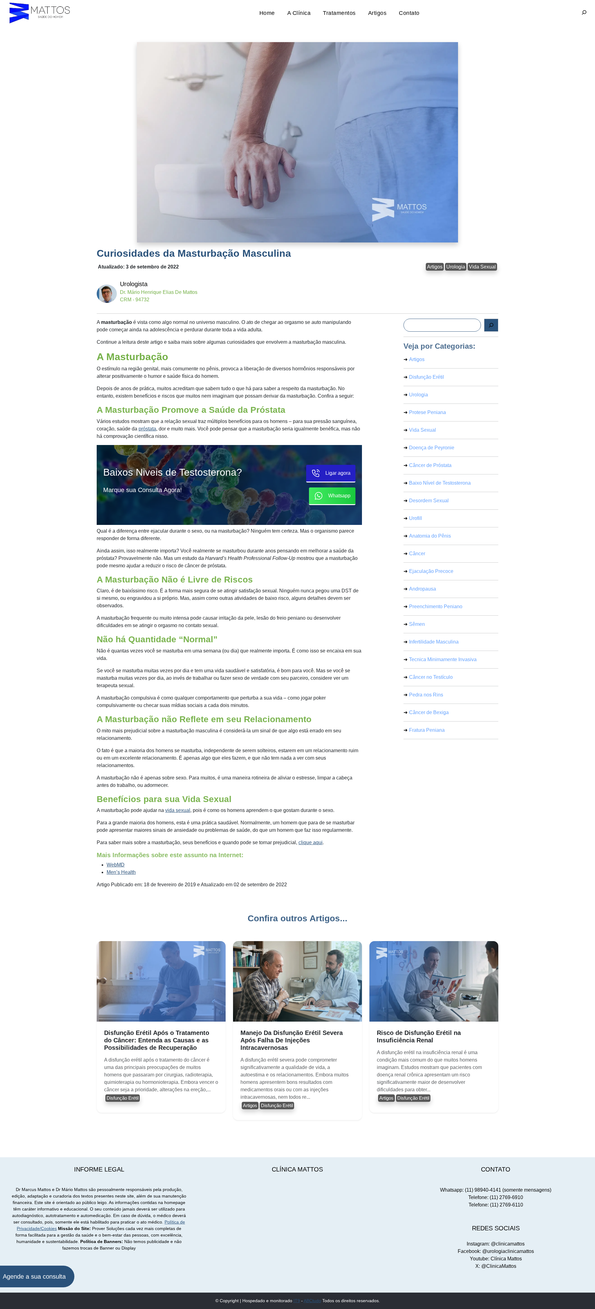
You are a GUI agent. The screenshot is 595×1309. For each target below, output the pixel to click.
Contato (409, 13)
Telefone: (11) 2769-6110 (496, 1204)
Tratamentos (339, 13)
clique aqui (310, 842)
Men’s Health (121, 872)
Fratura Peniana (427, 730)
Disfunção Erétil (426, 377)
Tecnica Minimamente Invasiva (443, 659)
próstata (147, 428)
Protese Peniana (427, 412)
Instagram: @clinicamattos (496, 1243)
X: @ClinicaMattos (495, 1266)
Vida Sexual (482, 266)
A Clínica (299, 13)
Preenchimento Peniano (435, 606)
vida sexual (177, 810)
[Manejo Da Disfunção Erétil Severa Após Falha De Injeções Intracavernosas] (297, 981)
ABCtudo (312, 1300)
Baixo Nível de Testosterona (440, 483)
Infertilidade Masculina (434, 641)
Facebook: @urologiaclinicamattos (496, 1251)
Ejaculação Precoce (431, 571)
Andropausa (422, 588)
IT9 (296, 1300)
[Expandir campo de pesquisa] (584, 13)
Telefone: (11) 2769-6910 (495, 1197)
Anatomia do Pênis (430, 536)
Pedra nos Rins (426, 694)
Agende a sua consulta (34, 1276)
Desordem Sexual (429, 500)
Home (267, 13)
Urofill (415, 518)
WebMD (116, 864)
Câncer (417, 553)
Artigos (377, 13)
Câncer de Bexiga (429, 712)
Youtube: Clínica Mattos (496, 1258)
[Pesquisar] (491, 325)
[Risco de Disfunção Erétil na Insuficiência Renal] (433, 981)
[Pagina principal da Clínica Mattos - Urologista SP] (40, 13)
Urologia (455, 266)
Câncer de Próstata (430, 465)
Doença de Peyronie (431, 447)
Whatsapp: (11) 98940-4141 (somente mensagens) (495, 1190)
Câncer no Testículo (431, 677)
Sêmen (417, 624)
